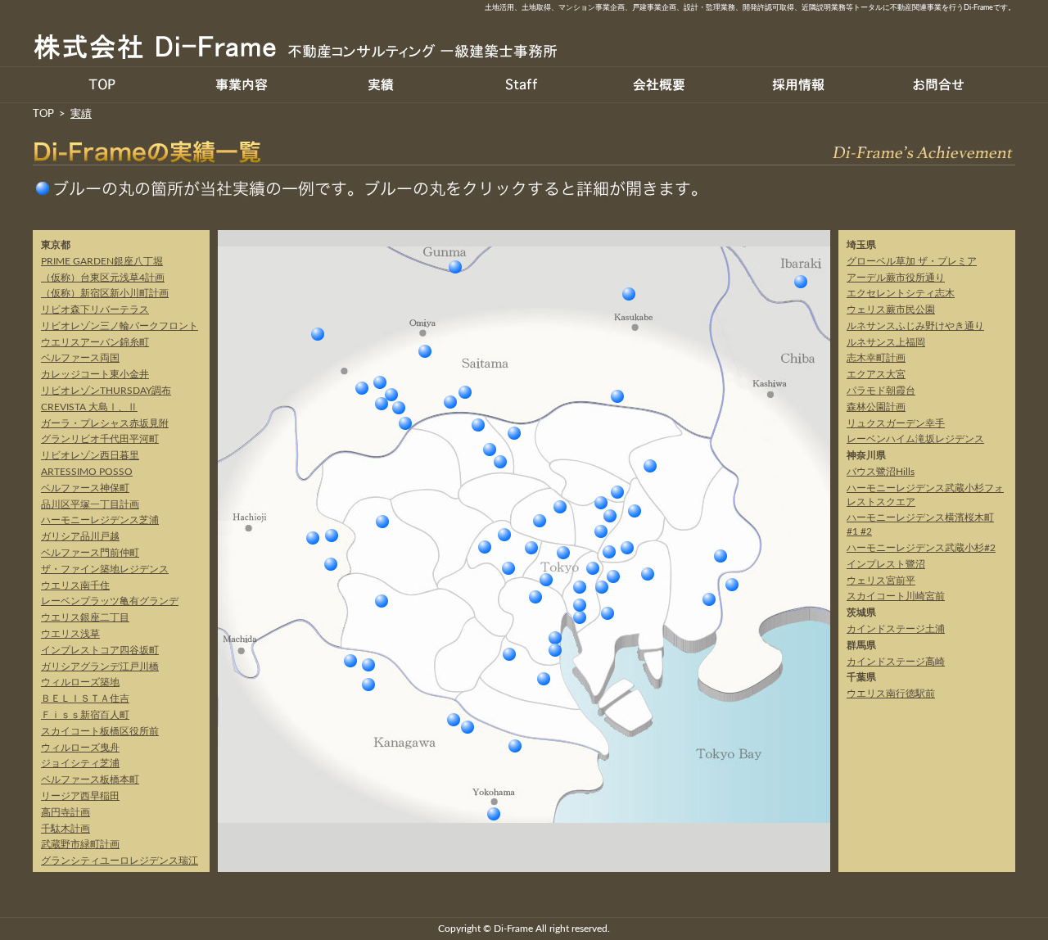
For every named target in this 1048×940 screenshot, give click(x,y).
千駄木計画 (65, 829)
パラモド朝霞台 (398, 407)
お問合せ (937, 84)
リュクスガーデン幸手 (628, 294)
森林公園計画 (317, 334)
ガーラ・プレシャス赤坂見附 (105, 423)
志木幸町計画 (381, 403)
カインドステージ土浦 (800, 281)
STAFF (520, 84)
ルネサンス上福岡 (379, 382)
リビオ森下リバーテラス (95, 309)
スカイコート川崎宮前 (515, 745)
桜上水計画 (65, 877)
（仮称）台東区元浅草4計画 (103, 277)
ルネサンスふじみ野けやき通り (361, 388)
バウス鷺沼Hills (350, 660)
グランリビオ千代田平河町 (100, 439)
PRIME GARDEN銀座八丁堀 (102, 261)
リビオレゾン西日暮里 (90, 455)
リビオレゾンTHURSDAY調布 (106, 390)
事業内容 (241, 84)
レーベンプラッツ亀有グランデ (109, 601)
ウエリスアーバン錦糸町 (95, 342)
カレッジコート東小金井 (95, 374)
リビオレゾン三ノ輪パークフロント (119, 326)
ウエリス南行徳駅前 (732, 584)
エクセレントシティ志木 (391, 394)
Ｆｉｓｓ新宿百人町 (85, 715)
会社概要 (659, 84)
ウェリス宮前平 (368, 664)
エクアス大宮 (424, 351)
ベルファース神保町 (85, 488)
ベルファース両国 (80, 358)
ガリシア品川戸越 (80, 536)
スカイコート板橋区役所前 (100, 731)
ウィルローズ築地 (80, 682)
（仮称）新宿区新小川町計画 (105, 293)
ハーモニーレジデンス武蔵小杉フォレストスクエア (453, 719)
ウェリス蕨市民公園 (450, 402)
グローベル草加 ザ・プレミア (617, 396)
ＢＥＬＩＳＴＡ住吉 (85, 698)
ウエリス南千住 (75, 585)
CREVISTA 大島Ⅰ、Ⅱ (89, 407)
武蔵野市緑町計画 (80, 844)
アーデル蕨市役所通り (465, 392)
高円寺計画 (65, 812)
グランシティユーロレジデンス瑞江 (119, 860)
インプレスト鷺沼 (368, 684)
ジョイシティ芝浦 (80, 763)
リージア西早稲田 (80, 796)
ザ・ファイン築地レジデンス (105, 569)
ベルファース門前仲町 (90, 553)
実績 (380, 84)
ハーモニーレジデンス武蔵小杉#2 (921, 548)
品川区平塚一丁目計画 (90, 504)
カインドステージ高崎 (455, 266)
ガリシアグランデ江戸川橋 (100, 666)
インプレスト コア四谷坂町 (508, 568)
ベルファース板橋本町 (90, 779)
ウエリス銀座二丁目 (85, 617)
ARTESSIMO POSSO (87, 472)
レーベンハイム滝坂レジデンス (405, 423)
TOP (102, 84)
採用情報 (798, 84)
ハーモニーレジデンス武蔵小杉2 (467, 727)
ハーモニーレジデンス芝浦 (100, 520)
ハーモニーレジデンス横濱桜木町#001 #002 (493, 813)
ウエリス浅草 (70, 634)
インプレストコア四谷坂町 (100, 650)
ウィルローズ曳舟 (80, 747)
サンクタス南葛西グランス (100, 893)
